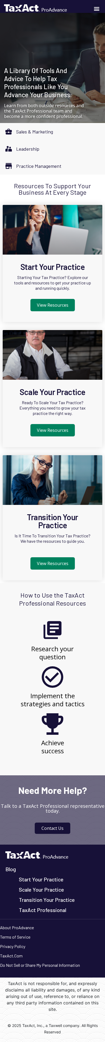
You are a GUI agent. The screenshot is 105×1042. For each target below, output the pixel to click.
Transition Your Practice (52, 521)
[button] (96, 8)
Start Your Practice (52, 267)
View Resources (52, 305)
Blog (10, 869)
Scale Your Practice (52, 392)
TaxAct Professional (42, 910)
